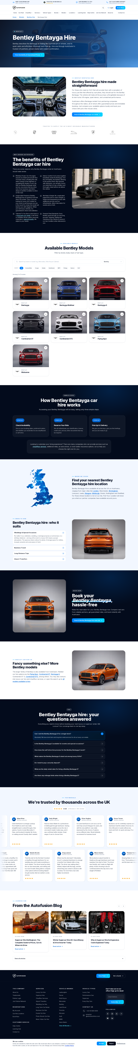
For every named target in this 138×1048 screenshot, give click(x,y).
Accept (101, 1043)
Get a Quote (117, 976)
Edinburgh (96, 493)
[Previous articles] (119, 906)
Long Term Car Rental (42, 1007)
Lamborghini (63, 992)
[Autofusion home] (19, 7)
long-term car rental (23, 215)
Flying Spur (34, 674)
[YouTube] (108, 1018)
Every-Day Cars (87, 1001)
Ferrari (61, 995)
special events (29, 219)
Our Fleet (21, 12)
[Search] (103, 8)
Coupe (37, 268)
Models (21, 17)
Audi (60, 1016)
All (21, 268)
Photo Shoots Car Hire (43, 1016)
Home (15, 12)
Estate (43, 268)
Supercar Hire (40, 995)
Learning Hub (82, 12)
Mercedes (62, 1001)
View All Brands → (65, 1025)
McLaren (62, 1013)
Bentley (61, 1004)
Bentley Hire (31, 17)
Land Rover (62, 1007)
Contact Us (121, 12)
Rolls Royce (63, 998)
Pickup (65, 268)
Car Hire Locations (18, 1013)
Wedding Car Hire (41, 1004)
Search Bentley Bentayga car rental (86, 114)
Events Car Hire (41, 1013)
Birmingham (113, 491)
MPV (59, 268)
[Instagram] (112, 1014)
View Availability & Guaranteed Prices (27, 55)
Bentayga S (55, 674)
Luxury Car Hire (41, 992)
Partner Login (17, 998)
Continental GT (44, 674)
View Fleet (102, 976)
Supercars (86, 998)
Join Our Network (101, 12)
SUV (79, 268)
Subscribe (114, 1002)
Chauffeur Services (42, 998)
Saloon (72, 268)
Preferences (121, 1043)
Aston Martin (63, 1022)
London (96, 491)
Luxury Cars (86, 992)
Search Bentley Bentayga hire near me (87, 620)
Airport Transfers (41, 1001)
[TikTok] (121, 1014)
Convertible (28, 268)
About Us (110, 12)
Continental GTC (32, 677)
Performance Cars (88, 995)
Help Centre (90, 12)
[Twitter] (117, 1014)
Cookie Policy (69, 1045)
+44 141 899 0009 (92, 1011)
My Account (16, 1010)
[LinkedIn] (112, 1018)
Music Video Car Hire (42, 1019)
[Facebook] (108, 1014)
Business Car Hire (41, 1010)
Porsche (61, 1010)
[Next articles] (123, 906)
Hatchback (52, 268)
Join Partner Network (19, 1001)
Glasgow (88, 493)
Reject (111, 1043)
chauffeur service (39, 447)
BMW (61, 1019)
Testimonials (16, 995)
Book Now (120, 8)
